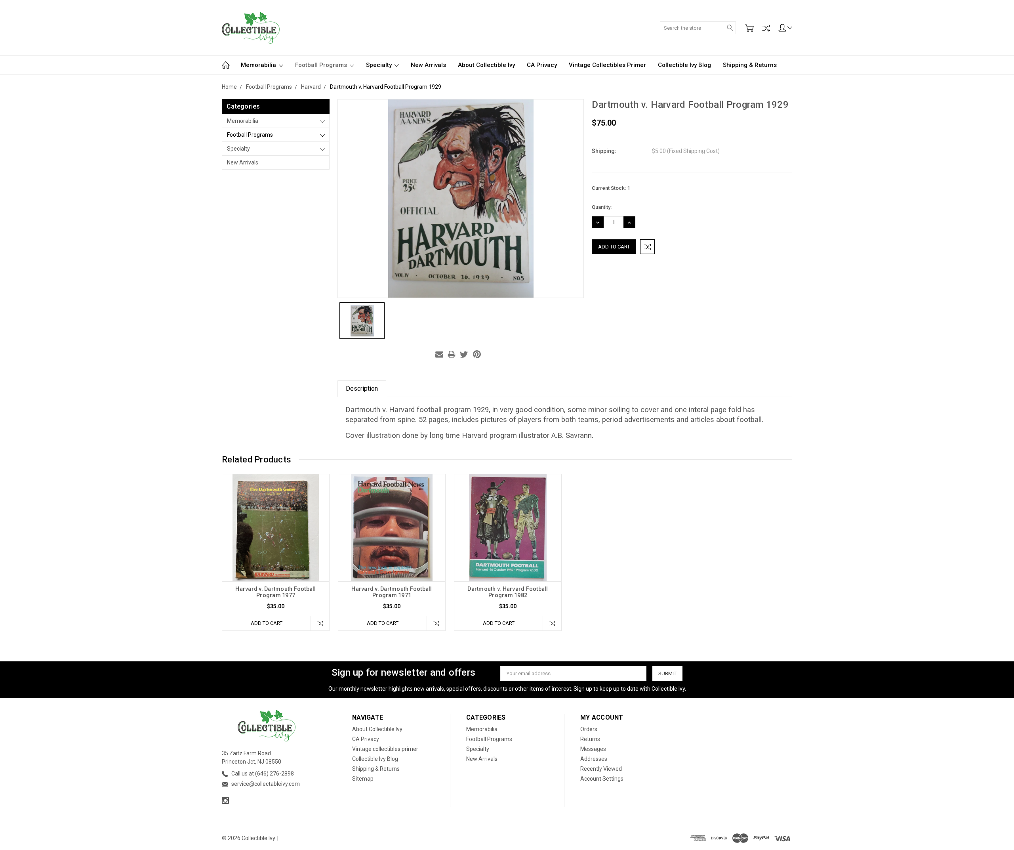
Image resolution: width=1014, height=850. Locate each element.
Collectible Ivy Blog (684, 65)
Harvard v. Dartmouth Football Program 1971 (391, 592)
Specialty (379, 65)
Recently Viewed (601, 769)
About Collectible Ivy (486, 65)
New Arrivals (428, 65)
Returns (590, 739)
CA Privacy (542, 65)
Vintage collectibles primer (607, 65)
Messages (593, 749)
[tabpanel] (276, 552)
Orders (588, 729)
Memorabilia (259, 65)
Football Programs (322, 65)
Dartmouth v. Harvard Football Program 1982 (507, 592)
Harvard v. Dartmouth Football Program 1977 (275, 592)
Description (362, 388)
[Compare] (766, 28)
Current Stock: (611, 188)
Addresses (593, 759)
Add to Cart (266, 623)
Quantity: (602, 207)
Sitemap (363, 779)
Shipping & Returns (750, 65)
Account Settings (601, 779)
